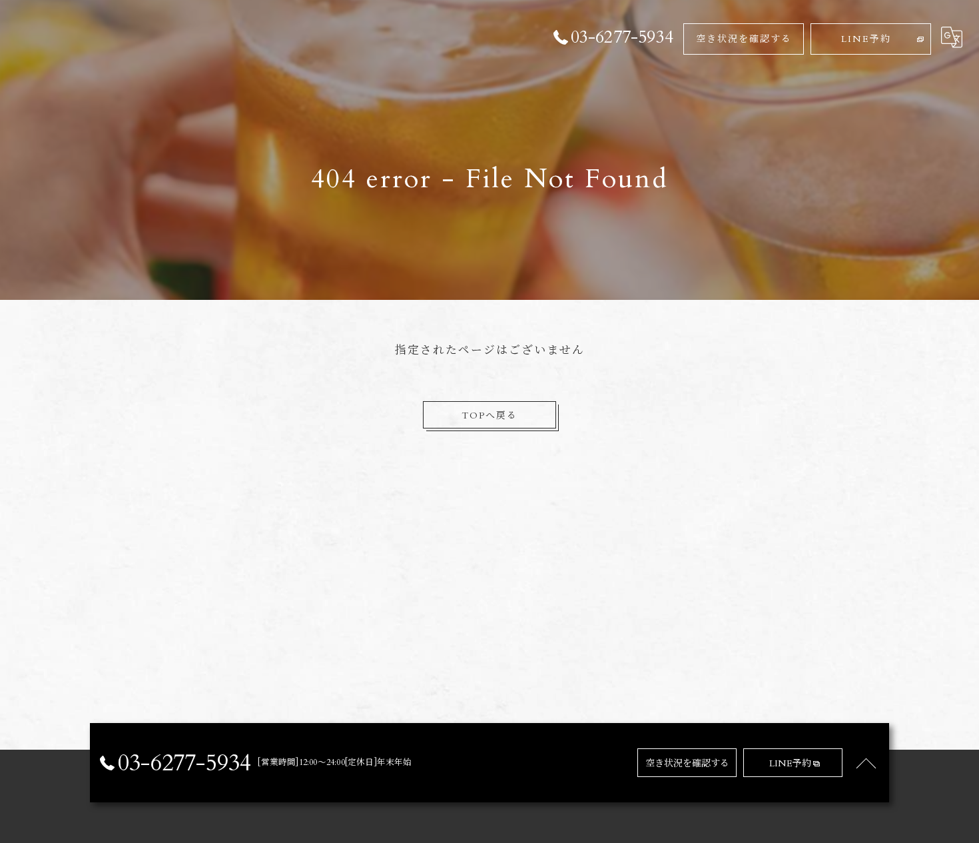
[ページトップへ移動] (865, 763)
